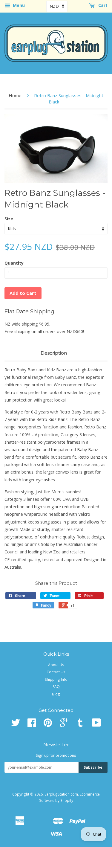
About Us (56, 664)
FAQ (56, 686)
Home (15, 95)
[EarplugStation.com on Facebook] (31, 724)
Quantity (14, 263)
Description (54, 353)
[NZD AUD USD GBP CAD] (56, 6)
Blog (56, 694)
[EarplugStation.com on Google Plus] (63, 724)
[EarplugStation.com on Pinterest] (47, 724)
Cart (102, 5)
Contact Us (56, 671)
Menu (18, 5)
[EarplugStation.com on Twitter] (15, 724)
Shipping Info (56, 679)
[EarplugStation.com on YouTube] (96, 724)
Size (8, 219)
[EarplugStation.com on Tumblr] (80, 724)
